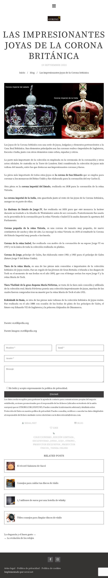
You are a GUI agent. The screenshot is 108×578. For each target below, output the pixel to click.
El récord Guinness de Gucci (31, 466)
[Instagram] (57, 559)
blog (32, 72)
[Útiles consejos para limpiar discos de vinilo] (10, 517)
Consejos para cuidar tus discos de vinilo (37, 483)
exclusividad (41, 440)
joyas (53, 440)
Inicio (22, 72)
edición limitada (63, 437)
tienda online (59, 448)
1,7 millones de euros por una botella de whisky (41, 500)
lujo (61, 440)
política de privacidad (56, 388)
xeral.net (30, 423)
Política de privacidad (28, 568)
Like (55, 427)
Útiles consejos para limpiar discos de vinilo (39, 517)
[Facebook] (50, 559)
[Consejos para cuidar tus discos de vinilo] (10, 483)
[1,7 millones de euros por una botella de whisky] (10, 500)
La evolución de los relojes (20, 538)
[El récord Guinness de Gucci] (10, 466)
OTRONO (69, 440)
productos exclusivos (46, 444)
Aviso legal (9, 568)
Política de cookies (51, 568)
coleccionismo (42, 437)
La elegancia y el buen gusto (18, 534)
